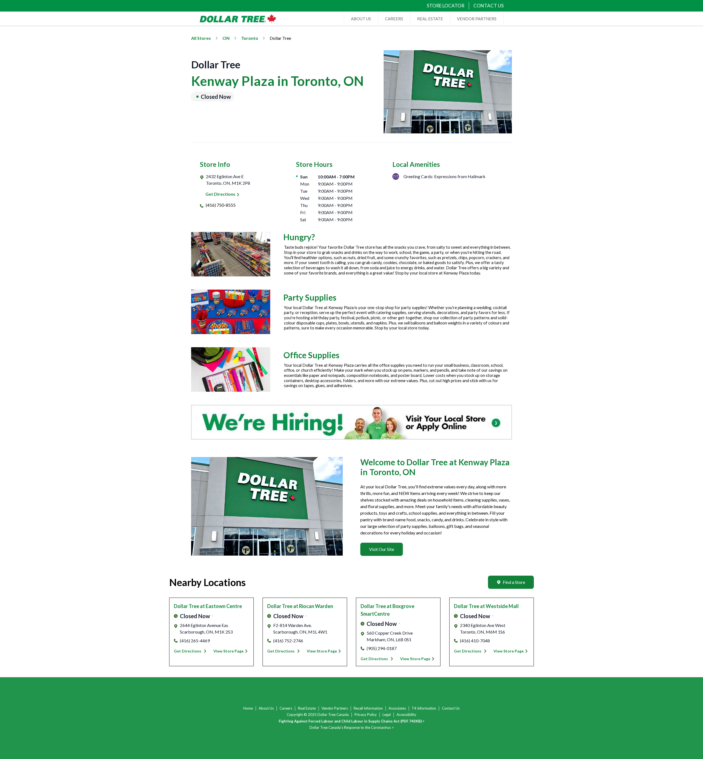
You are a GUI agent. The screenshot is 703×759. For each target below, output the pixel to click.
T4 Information (424, 708)
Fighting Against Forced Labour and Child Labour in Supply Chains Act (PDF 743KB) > (352, 721)
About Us (266, 708)
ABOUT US (361, 18)
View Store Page (228, 651)
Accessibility (406, 714)
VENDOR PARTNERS (476, 18)
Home (248, 708)
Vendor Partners (335, 708)
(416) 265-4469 (195, 640)
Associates (397, 708)
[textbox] (436, 509)
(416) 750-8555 (221, 205)
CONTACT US (488, 6)
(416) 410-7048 (475, 640)
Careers (286, 708)
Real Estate (307, 708)
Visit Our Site (381, 549)
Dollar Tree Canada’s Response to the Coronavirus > (351, 727)
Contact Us (451, 708)
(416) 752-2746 (288, 640)
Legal (387, 714)
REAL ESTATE (430, 18)
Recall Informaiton (368, 708)
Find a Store (514, 582)
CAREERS (394, 18)
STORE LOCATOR (445, 6)
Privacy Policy (366, 714)
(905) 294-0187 (382, 648)
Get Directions (220, 194)
